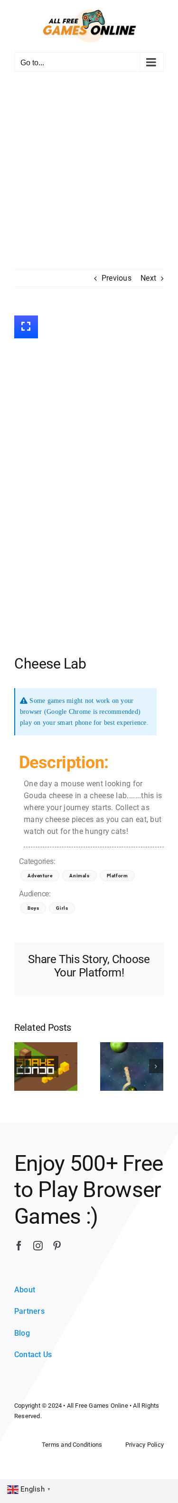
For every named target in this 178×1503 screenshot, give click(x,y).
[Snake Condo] (45, 1065)
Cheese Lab (50, 663)
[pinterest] (57, 1245)
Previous (116, 278)
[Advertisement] (89, 175)
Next (148, 278)
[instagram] (38, 1245)
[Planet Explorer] (131, 1065)
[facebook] (19, 1245)
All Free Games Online (97, 1405)
